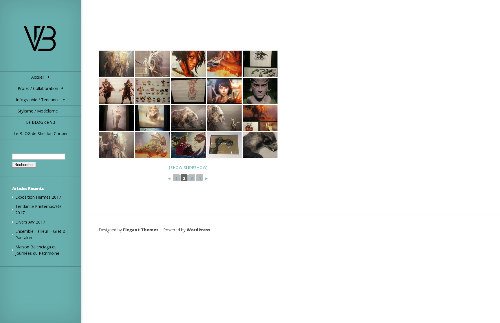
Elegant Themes (141, 229)
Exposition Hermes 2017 (38, 197)
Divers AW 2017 (30, 222)
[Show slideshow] (188, 167)
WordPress (198, 229)
